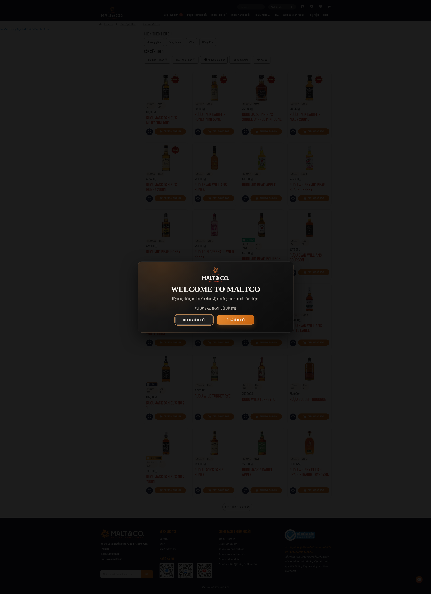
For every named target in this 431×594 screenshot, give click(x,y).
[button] (194, 320)
